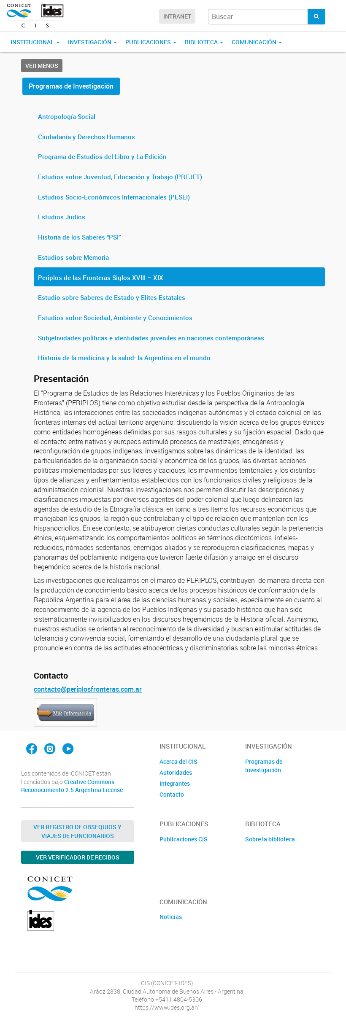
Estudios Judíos (61, 217)
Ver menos (41, 66)
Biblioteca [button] (202, 42)
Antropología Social (66, 116)
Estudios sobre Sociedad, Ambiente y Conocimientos (115, 317)
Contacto (171, 794)
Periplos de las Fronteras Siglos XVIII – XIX (100, 277)
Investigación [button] (90, 42)
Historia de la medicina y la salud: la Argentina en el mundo (124, 357)
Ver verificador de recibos (77, 857)
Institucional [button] (33, 42)
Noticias (170, 917)
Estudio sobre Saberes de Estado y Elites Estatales (111, 297)
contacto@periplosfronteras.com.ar (88, 689)
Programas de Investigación (71, 86)
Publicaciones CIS (183, 839)
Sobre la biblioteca (270, 839)
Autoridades (175, 772)
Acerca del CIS (178, 761)
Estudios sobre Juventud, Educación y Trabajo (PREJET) (120, 176)
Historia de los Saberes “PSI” (79, 237)
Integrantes (174, 783)
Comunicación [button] (255, 42)
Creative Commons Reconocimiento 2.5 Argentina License (72, 786)
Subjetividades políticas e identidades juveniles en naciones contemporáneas (151, 338)
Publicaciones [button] (148, 42)
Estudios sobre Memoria (73, 257)
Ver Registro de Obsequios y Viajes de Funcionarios (77, 831)
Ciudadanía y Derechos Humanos (86, 136)
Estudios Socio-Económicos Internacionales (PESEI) (114, 197)
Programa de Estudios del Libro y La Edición (102, 156)
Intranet (177, 16)
